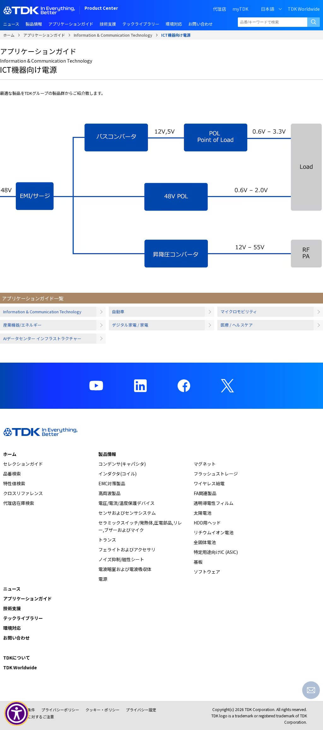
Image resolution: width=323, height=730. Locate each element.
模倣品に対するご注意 (35, 716)
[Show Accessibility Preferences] (16, 713)
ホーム (9, 35)
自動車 (118, 312)
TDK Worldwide (304, 8)
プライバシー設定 (141, 709)
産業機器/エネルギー (22, 325)
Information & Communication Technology (113, 35)
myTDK (240, 9)
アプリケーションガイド (44, 35)
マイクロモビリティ (238, 312)
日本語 (267, 8)
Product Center (101, 8)
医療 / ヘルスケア (236, 325)
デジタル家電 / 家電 (130, 325)
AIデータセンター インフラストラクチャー (42, 338)
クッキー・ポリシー (102, 709)
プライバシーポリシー (60, 709)
